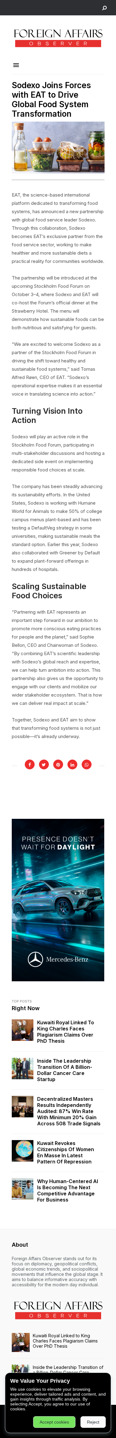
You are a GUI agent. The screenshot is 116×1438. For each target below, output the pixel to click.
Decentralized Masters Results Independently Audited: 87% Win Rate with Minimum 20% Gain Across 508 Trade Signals (69, 1111)
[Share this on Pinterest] (58, 764)
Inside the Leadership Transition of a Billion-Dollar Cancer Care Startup (64, 1070)
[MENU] (16, 65)
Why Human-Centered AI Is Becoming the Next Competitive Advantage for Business (67, 1190)
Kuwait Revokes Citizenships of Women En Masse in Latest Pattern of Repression (65, 1152)
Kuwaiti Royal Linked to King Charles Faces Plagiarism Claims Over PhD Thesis (65, 1031)
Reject (93, 1422)
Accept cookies (54, 1422)
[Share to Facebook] (30, 764)
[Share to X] (44, 764)
